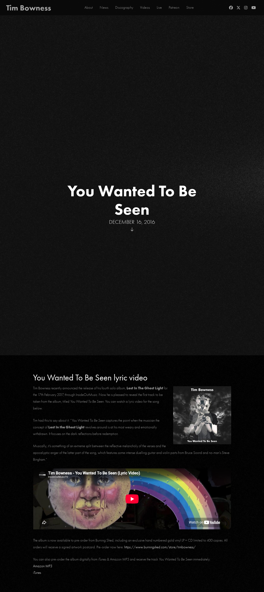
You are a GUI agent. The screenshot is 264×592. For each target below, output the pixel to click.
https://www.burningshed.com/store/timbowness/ (160, 547)
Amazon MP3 (42, 566)
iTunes (37, 573)
